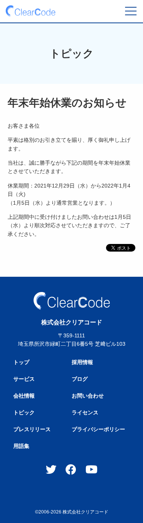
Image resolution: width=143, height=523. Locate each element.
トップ (21, 362)
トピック (24, 412)
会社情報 (24, 395)
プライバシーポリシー (98, 429)
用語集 (21, 446)
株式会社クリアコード (85, 512)
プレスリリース (32, 429)
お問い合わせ (88, 395)
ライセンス (85, 412)
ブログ (80, 379)
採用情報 (82, 362)
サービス (24, 379)
